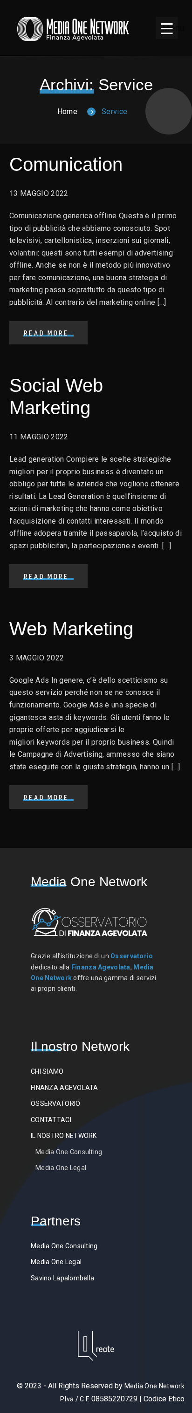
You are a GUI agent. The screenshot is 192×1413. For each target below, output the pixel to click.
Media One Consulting (69, 1152)
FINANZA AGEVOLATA (64, 1087)
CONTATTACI (51, 1120)
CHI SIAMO (47, 1071)
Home (67, 111)
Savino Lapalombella (62, 1278)
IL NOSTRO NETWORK (64, 1135)
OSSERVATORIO (55, 1103)
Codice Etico (164, 1398)
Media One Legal (60, 1167)
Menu (170, 28)
